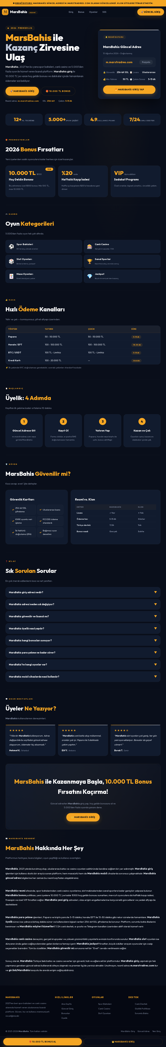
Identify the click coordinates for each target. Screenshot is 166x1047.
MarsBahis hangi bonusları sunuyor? (83, 640)
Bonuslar (65, 1013)
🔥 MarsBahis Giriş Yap (129, 89)
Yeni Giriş (156, 1031)
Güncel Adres (143, 1031)
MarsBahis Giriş (128, 1031)
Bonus (81, 12)
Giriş (71, 12)
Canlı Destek (141, 1004)
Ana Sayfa (66, 1004)
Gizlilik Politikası (142, 1008)
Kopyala (146, 62)
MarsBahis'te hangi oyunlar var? (83, 664)
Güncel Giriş (67, 1008)
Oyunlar (93, 12)
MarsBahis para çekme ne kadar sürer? (83, 652)
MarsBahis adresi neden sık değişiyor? (83, 604)
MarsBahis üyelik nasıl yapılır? (83, 628)
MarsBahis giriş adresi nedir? (83, 592)
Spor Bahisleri (105, 1004)
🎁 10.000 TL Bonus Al (42, 1041)
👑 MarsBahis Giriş (83, 817)
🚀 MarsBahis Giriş (22, 91)
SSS (104, 12)
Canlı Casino (104, 1008)
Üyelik (64, 1018)
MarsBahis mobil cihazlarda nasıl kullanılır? (83, 676)
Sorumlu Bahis (141, 1013)
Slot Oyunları (104, 1013)
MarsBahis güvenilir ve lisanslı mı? (83, 616)
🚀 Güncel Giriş (150, 12)
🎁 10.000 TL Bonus (58, 91)
